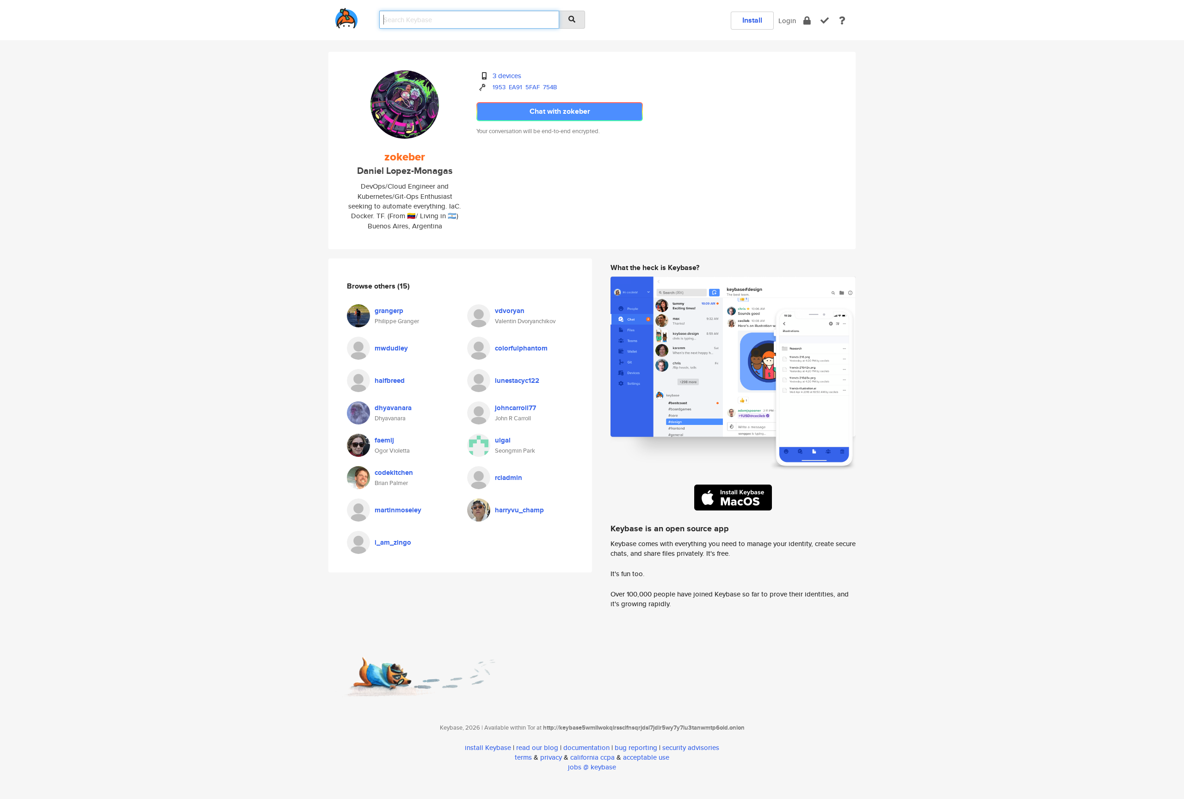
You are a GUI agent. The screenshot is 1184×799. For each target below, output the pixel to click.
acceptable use (646, 757)
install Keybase (488, 747)
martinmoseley (398, 510)
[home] (346, 16)
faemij (384, 440)
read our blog (537, 747)
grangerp (389, 311)
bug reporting (636, 747)
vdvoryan (509, 311)
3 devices (507, 75)
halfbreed (390, 380)
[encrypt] (807, 20)
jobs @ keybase (592, 767)
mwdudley (391, 348)
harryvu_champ (519, 510)
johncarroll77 (515, 408)
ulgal (503, 440)
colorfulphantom (521, 348)
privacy (551, 757)
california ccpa (592, 757)
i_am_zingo (393, 542)
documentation (586, 747)
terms (523, 757)
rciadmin (508, 478)
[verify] (824, 20)
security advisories (690, 747)
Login (787, 20)
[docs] (842, 20)
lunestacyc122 (517, 380)
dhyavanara (393, 408)
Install (752, 20)
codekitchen (394, 472)
